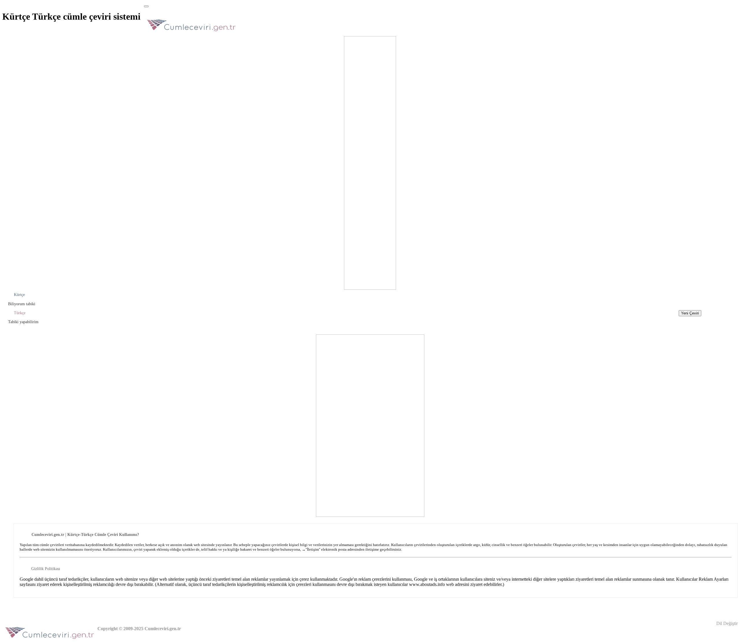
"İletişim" (313, 549)
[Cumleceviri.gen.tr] (191, 32)
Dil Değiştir (726, 623)
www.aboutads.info (427, 584)
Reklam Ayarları (713, 579)
